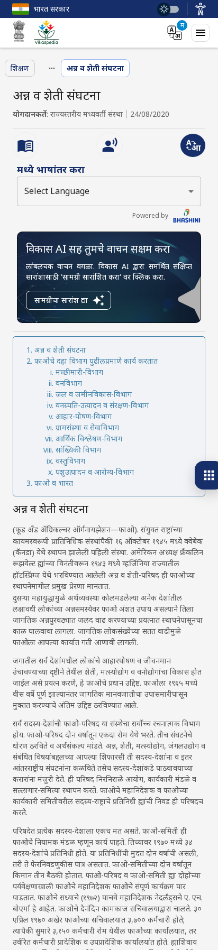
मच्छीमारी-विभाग (79, 372)
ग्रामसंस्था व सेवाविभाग (87, 427)
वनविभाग (69, 383)
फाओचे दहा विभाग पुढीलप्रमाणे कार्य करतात (96, 361)
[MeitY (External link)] (19, 33)
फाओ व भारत (53, 483)
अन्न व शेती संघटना (60, 350)
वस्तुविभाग (70, 461)
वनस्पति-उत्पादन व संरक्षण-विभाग (102, 405)
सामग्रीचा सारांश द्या (61, 300)
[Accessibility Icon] (201, 9)
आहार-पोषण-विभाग (84, 416)
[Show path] (52, 68)
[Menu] (201, 33)
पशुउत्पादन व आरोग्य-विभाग (95, 472)
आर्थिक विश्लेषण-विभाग (89, 439)
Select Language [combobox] (56, 191)
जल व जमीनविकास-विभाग (94, 394)
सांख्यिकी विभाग (78, 450)
